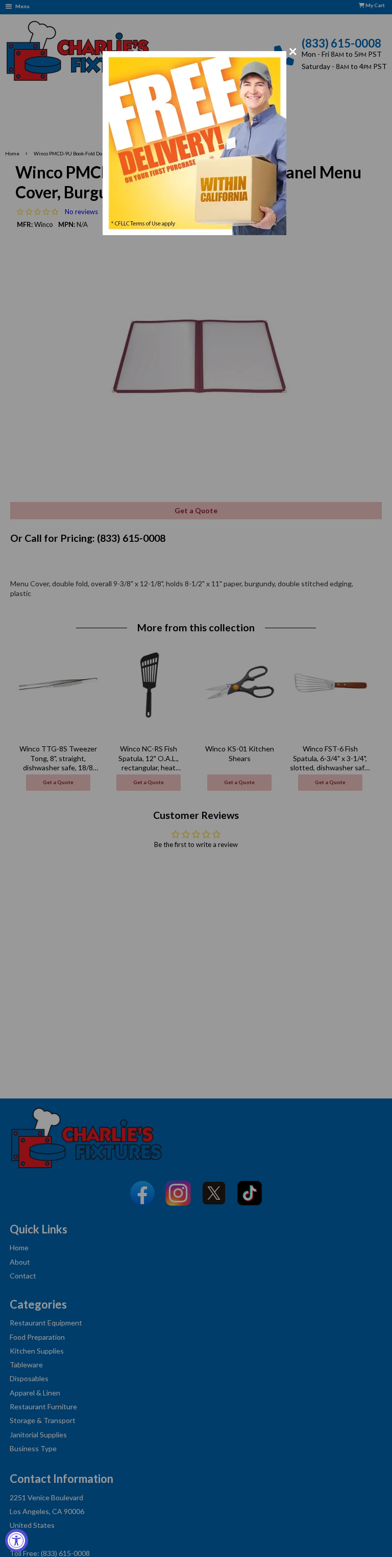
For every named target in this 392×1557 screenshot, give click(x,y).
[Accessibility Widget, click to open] (16, 1540)
